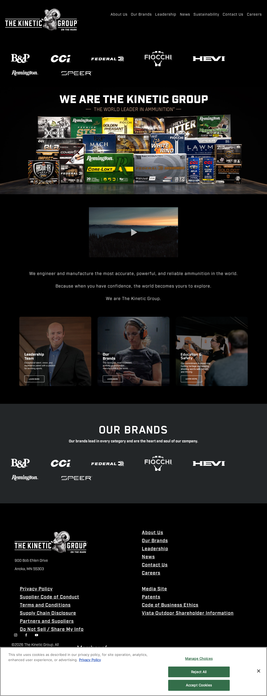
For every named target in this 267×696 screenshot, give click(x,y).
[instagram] (16, 635)
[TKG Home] (41, 20)
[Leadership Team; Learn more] (55, 351)
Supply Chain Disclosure (48, 613)
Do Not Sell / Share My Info (52, 629)
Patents (151, 597)
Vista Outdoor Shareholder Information (188, 613)
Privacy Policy (36, 589)
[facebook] (26, 635)
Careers (151, 573)
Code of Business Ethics (170, 605)
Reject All (199, 672)
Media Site (154, 589)
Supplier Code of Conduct (49, 597)
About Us (152, 533)
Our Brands (155, 541)
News (148, 557)
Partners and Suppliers (47, 621)
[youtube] (36, 635)
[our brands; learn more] (133, 351)
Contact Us (155, 565)
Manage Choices (199, 658)
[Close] (258, 671)
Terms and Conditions (45, 605)
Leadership (155, 549)
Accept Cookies (199, 685)
